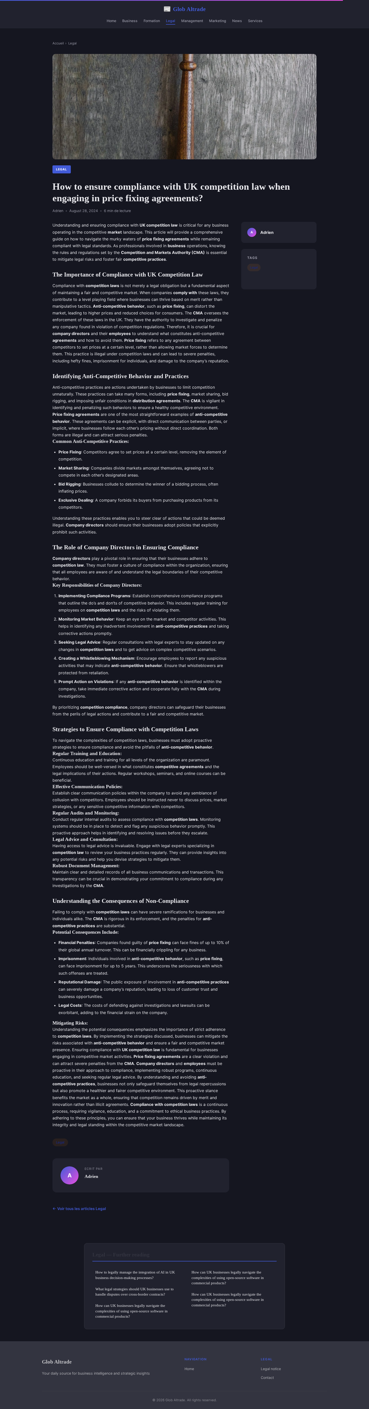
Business (130, 21)
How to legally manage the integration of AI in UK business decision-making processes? (135, 1275)
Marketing (217, 21)
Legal (170, 21)
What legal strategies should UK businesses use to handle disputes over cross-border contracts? (134, 1291)
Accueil (58, 43)
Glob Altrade (184, 9)
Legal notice (271, 1369)
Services (255, 21)
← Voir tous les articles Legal (79, 1208)
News (237, 21)
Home (111, 21)
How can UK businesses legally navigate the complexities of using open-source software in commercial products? (131, 1310)
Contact (267, 1377)
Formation (152, 21)
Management (192, 21)
